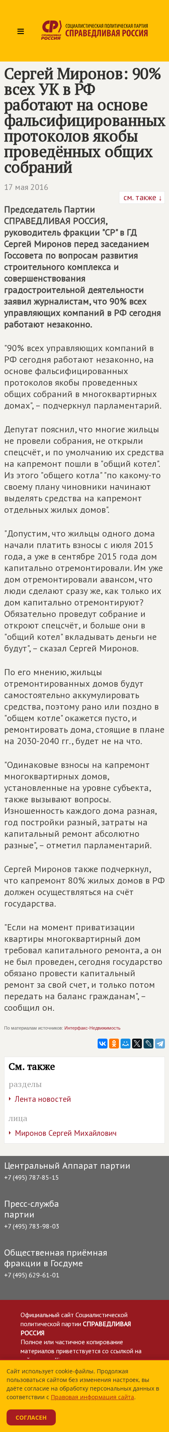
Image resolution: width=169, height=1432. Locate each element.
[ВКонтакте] (102, 1043)
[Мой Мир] (125, 1043)
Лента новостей (43, 1099)
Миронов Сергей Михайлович (65, 1133)
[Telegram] (160, 1043)
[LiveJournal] (148, 1043)
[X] (137, 1043)
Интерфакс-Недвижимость (92, 1027)
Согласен (31, 1417)
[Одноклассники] (114, 1043)
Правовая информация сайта (92, 1397)
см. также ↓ (141, 197)
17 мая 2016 (26, 187)
